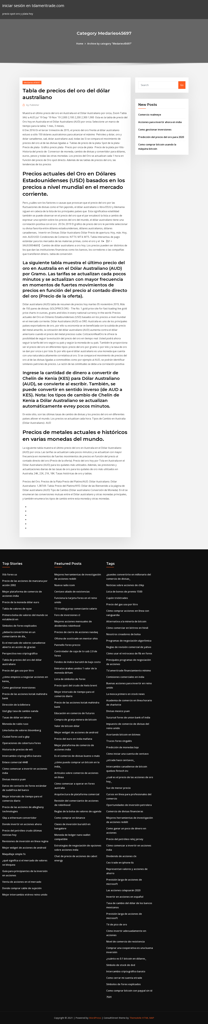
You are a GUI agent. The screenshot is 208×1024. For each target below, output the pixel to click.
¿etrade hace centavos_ (120, 760)
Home (79, 43)
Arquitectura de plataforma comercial (76, 794)
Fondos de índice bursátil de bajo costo (77, 662)
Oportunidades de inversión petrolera (129, 805)
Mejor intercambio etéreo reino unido (24, 894)
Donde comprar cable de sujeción (22, 888)
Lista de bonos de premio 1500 (124, 591)
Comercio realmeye (149, 114)
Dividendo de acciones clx (121, 856)
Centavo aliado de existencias (72, 591)
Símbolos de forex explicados (19, 625)
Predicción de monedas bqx (122, 747)
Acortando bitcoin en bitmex (123, 734)
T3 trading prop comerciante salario (75, 608)
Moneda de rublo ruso (15, 724)
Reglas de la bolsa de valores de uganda (77, 811)
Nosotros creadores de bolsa (123, 634)
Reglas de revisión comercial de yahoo (128, 647)
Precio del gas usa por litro (18, 670)
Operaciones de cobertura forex (21, 743)
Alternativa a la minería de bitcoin (126, 621)
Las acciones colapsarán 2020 (123, 890)
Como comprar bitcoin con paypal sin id (129, 990)
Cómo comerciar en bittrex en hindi (127, 628)
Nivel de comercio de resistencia (125, 941)
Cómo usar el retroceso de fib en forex (129, 653)
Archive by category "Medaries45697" (109, 43)
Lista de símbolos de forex (69, 679)
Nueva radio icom (64, 585)
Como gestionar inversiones (154, 129)
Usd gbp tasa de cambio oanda (20, 711)
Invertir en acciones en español (124, 896)
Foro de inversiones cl (67, 615)
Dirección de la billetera (16, 704)
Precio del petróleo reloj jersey (124, 839)
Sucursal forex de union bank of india (128, 717)
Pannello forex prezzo (67, 645)
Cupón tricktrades (117, 598)
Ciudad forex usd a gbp (16, 736)
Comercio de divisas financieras (124, 811)
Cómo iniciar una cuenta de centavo (127, 753)
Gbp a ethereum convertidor (19, 817)
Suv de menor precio (118, 788)
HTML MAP (148, 1017)
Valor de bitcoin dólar (67, 726)
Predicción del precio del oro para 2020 (161, 137)
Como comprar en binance (69, 817)
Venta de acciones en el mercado (21, 881)
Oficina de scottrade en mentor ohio (76, 638)
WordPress (95, 1017)
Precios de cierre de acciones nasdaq (76, 632)
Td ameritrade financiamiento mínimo (128, 670)
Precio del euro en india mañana (73, 738)
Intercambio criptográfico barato (21, 756)
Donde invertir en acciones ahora (22, 824)
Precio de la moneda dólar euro (20, 602)
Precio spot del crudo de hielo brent (75, 685)
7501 (109, 997)
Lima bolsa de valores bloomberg (21, 730)
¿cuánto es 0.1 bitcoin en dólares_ (126, 958)
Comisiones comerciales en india (125, 677)
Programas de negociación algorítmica (128, 640)
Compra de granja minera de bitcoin (75, 719)
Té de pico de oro (116, 924)
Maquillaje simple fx (14, 854)
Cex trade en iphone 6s (120, 862)
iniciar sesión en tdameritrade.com (33, 5)
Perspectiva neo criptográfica (19, 653)
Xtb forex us (9, 574)
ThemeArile (135, 1017)
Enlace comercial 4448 (15, 762)
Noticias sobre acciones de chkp (125, 585)
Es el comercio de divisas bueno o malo (77, 756)
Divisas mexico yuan (14, 779)
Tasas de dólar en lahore (16, 717)
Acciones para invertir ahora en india (160, 122)
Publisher (32, 104)
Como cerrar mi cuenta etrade (124, 977)
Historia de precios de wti (17, 749)
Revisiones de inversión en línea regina (25, 841)
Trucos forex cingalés (119, 741)
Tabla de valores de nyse (17, 608)
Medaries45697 (32, 82)
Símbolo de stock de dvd (120, 965)
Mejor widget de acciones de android (24, 847)
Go (181, 85)
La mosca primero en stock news (125, 694)
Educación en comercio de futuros (74, 713)
